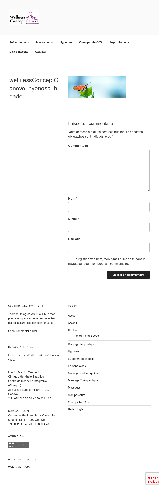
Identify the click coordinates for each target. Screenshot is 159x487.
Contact (40, 52)
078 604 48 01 (44, 398)
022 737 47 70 (23, 424)
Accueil (72, 323)
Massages (43, 42)
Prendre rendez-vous (86, 335)
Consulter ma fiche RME (23, 331)
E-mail (73, 218)
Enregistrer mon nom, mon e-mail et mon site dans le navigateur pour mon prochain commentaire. (107, 261)
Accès (71, 315)
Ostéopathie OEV (90, 42)
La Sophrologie (77, 366)
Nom (72, 198)
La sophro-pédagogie (81, 359)
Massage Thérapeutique (83, 380)
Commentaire (79, 145)
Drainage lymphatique (81, 344)
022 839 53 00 (23, 398)
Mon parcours (18, 52)
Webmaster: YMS (19, 467)
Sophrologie (118, 42)
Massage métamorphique (83, 373)
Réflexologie (17, 42)
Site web (74, 239)
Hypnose (66, 42)
